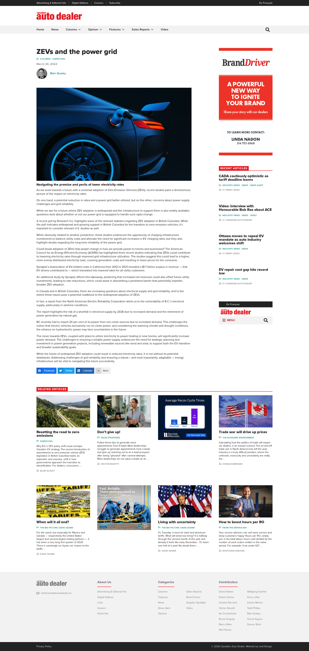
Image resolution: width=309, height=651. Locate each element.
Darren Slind (254, 624)
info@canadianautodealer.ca (56, 593)
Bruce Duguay (227, 619)
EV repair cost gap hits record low (243, 271)
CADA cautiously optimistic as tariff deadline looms (243, 178)
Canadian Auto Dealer (239, 220)
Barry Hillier (225, 624)
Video (164, 29)
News (55, 29)
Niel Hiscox (225, 629)
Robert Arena (226, 597)
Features (115, 29)
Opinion (93, 29)
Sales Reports (141, 29)
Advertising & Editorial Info (51, 3)
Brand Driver (193, 597)
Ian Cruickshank (227, 613)
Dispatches (59, 59)
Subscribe (114, 3)
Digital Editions (80, 3)
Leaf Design (265, 646)
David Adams (47, 554)
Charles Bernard (232, 464)
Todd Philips (253, 608)
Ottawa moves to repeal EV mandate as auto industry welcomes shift (241, 239)
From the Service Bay (234, 528)
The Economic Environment (238, 438)
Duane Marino (255, 602)
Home (40, 29)
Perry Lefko (233, 190)
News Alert (256, 185)
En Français (266, 2)
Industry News (231, 185)
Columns (71, 29)
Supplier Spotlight (196, 602)
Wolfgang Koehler (233, 551)
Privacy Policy (44, 646)
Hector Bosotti (110, 464)
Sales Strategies (110, 438)
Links (100, 602)
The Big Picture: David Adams (56, 528)
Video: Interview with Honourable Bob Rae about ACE (245, 208)
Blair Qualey (58, 73)
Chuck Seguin (255, 619)
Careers (98, 3)
